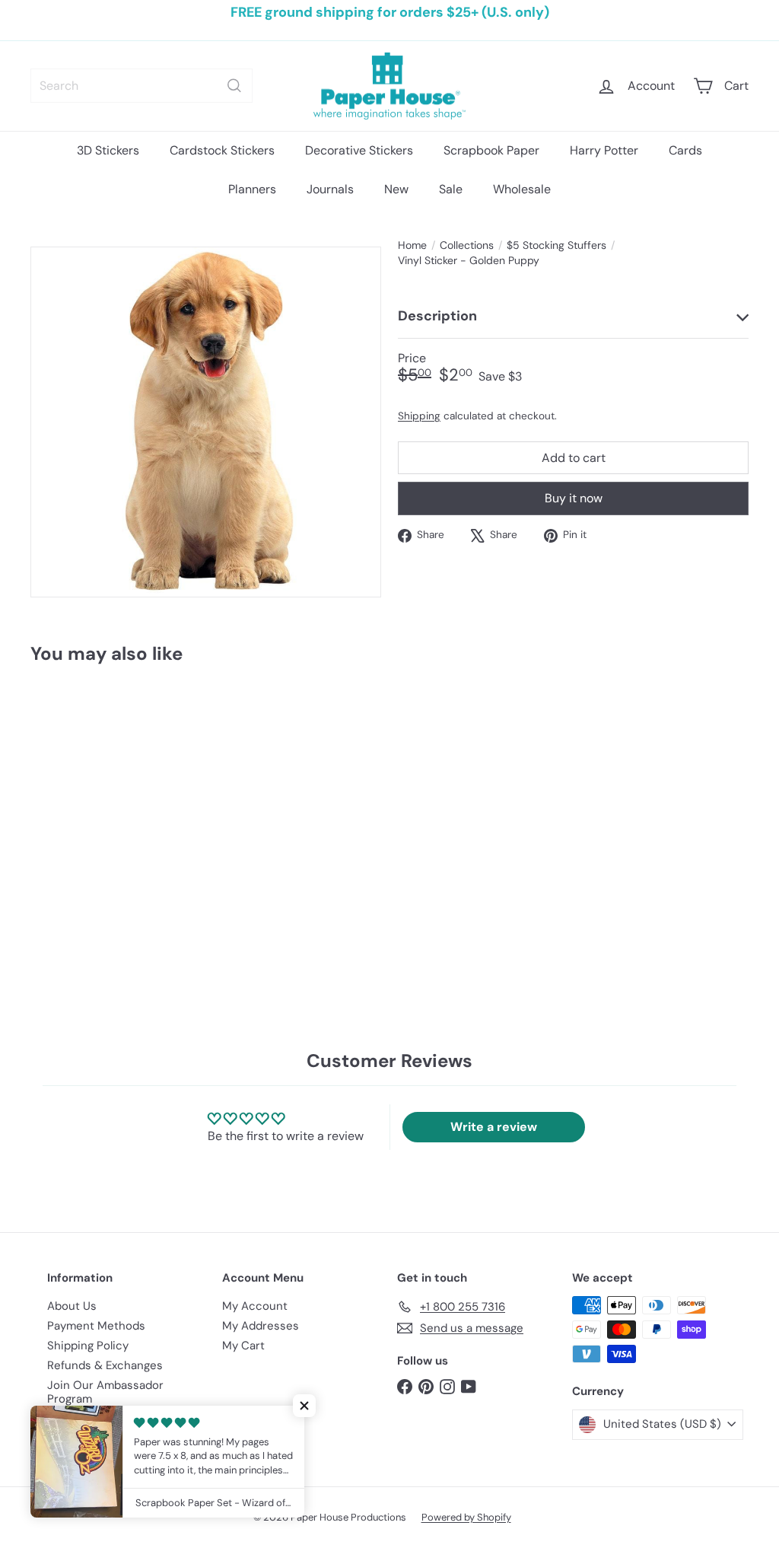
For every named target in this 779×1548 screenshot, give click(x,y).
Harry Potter (604, 150)
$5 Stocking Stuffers (556, 245)
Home (412, 245)
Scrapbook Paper (491, 150)
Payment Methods (96, 1325)
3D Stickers (108, 150)
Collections (467, 245)
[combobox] (141, 85)
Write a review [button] (493, 1127)
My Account (255, 1306)
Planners (252, 189)
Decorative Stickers (359, 150)
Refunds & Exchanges (105, 1365)
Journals (330, 189)
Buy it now (574, 498)
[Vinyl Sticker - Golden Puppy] (84, 799)
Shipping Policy (88, 1345)
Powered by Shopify (466, 1517)
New (396, 189)
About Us (72, 1306)
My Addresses (260, 1325)
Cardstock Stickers (222, 150)
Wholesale (522, 189)
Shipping (419, 415)
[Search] (234, 85)
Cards (685, 150)
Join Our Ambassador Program (105, 1392)
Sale (451, 189)
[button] (304, 1405)
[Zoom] (205, 422)
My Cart (243, 1345)
